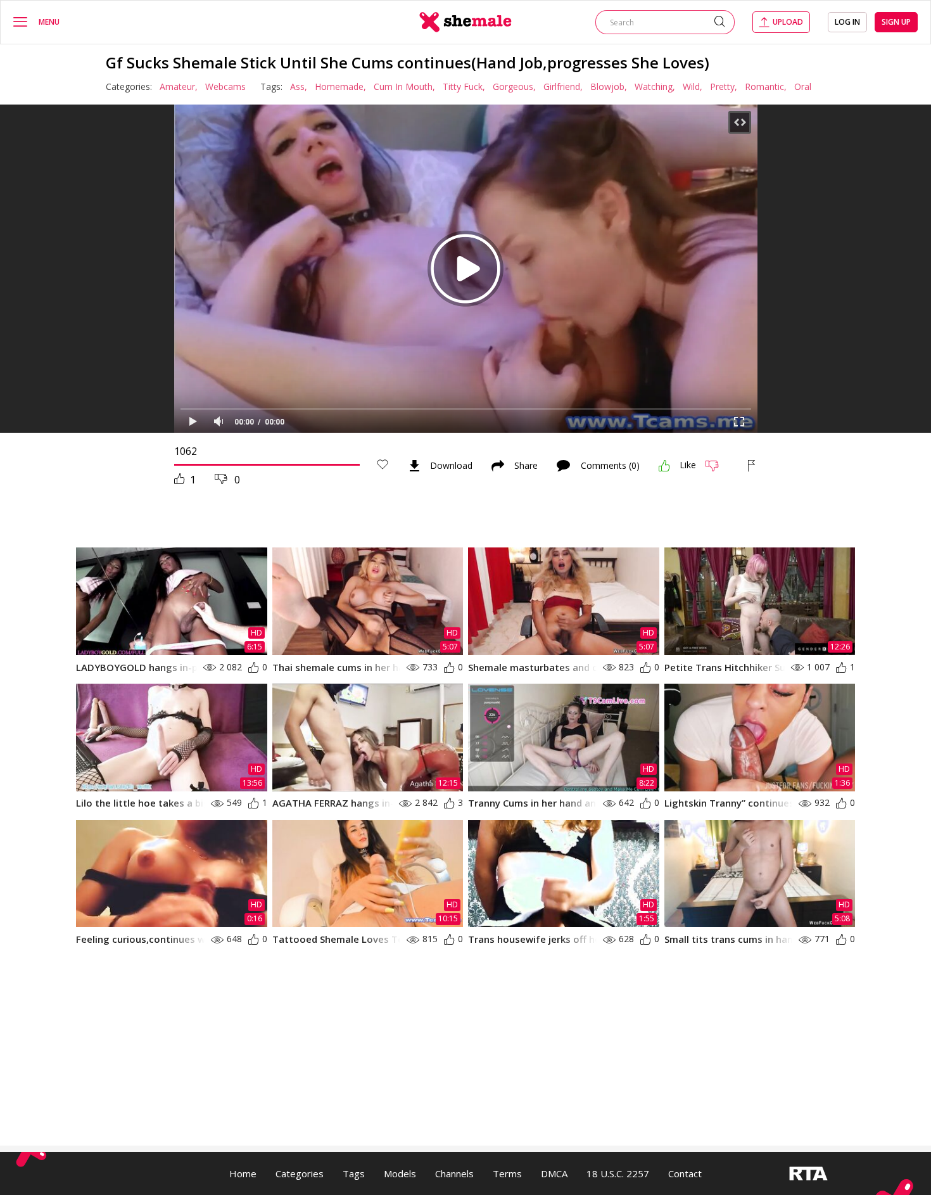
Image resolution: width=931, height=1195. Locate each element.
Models (400, 1173)
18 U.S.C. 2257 (617, 1173)
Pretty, (723, 86)
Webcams (225, 86)
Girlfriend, (563, 86)
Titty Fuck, (464, 86)
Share (526, 465)
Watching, (655, 86)
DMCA (554, 1173)
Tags (354, 1173)
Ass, (298, 86)
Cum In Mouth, (404, 86)
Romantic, (766, 86)
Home (242, 1173)
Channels (454, 1173)
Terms (507, 1173)
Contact (685, 1173)
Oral (802, 86)
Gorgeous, (514, 86)
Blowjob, (608, 86)
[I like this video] (664, 465)
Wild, (692, 86)
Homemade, (340, 86)
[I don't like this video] (717, 465)
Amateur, (179, 86)
